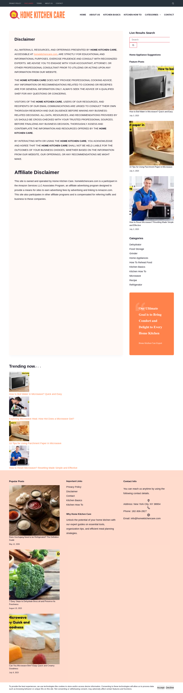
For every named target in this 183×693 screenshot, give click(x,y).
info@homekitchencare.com (146, 518)
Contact (59, 3)
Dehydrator (135, 244)
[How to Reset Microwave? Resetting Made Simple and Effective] (151, 198)
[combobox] (149, 39)
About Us (49, 3)
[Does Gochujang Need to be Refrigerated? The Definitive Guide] (34, 510)
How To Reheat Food (140, 262)
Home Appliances (138, 258)
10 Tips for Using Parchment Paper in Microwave (150, 167)
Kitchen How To (133, 15)
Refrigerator (135, 284)
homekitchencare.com (45, 54)
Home (83, 15)
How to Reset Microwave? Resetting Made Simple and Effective (43, 468)
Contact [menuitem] (70, 496)
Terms (39, 3)
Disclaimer (28, 3)
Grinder (133, 253)
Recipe (133, 280)
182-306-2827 (139, 511)
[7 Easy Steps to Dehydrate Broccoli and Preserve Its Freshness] (34, 574)
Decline (170, 687)
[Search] (173, 3)
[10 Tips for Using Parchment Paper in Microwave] (151, 143)
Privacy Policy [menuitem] (73, 487)
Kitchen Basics (111, 15)
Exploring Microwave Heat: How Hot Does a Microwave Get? (41, 418)
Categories (151, 15)
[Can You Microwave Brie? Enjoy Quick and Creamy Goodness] (34, 638)
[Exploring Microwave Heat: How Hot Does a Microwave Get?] (19, 406)
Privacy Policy (15, 3)
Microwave (135, 276)
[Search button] (133, 45)
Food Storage (136, 249)
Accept (161, 687)
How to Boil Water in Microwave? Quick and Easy (151, 112)
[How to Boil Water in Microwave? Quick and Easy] (151, 87)
